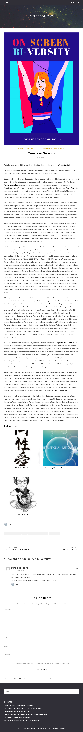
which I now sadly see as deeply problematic (20, 185)
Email (6, 646)
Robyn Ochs (70, 188)
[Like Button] (5, 524)
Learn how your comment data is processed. (47, 679)
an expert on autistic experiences (58, 229)
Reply (76, 568)
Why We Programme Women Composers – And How (22, 720)
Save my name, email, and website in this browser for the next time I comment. (42, 663)
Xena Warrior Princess (38, 533)
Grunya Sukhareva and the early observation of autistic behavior (25, 714)
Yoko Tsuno (52, 304)
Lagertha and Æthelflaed (65, 343)
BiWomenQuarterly (64, 165)
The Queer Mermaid (61, 390)
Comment (8, 609)
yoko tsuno (54, 533)
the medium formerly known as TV (48, 149)
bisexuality (23, 149)
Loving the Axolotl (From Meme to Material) (18, 705)
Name (6, 637)
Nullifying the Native (17, 550)
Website (7, 654)
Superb (62, 729)
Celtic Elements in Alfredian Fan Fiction (17, 711)
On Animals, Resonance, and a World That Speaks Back (22, 708)
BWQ (24, 533)
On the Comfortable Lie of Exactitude (17, 717)
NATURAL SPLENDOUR (67, 550)
